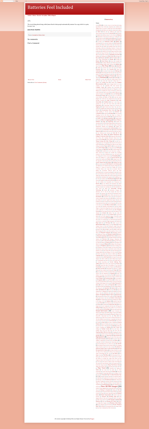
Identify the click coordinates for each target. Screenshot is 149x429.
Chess (113, 74)
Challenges (117, 71)
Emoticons (119, 123)
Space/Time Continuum (111, 322)
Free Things (98, 155)
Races (118, 288)
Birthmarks (104, 56)
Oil (101, 257)
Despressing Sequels (108, 105)
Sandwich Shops (116, 301)
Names (40, 35)
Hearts (118, 178)
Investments (106, 196)
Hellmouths (107, 180)
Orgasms (119, 258)
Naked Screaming (99, 244)
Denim (118, 103)
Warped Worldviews (107, 391)
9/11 (104, 25)
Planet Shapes (112, 271)
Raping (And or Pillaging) (101, 291)
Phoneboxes (118, 266)
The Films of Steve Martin (101, 351)
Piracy (120, 270)
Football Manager (116, 149)
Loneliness (111, 214)
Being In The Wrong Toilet (114, 49)
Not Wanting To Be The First (110, 252)
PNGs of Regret (52, 15)
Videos (34, 15)
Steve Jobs (117, 330)
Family (102, 139)
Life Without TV (117, 211)
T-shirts (118, 338)
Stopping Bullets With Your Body (103, 332)
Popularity (118, 275)
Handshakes (104, 177)
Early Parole (118, 116)
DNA (119, 108)
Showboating (106, 314)
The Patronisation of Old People (107, 356)
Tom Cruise (104, 369)
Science (99, 304)
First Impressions (110, 147)
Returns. (105, 296)
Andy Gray (102, 38)
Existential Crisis (108, 129)
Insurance (104, 193)
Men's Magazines (99, 227)
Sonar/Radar (118, 320)
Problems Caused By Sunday (114, 281)
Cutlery (112, 93)
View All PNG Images (109, 386)
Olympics (97, 258)
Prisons (111, 280)
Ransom (110, 289)
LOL (106, 214)
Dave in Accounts (116, 95)
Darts (109, 95)
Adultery (119, 30)
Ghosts (98, 164)
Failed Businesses (114, 134)
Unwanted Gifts (109, 381)
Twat (101, 376)
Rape (119, 289)
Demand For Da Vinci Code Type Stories (105, 103)
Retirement (100, 296)
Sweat (114, 338)
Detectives (117, 105)
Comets (109, 80)
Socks (102, 320)
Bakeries (97, 44)
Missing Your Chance (101, 234)
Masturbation (99, 224)
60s (96, 25)
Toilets (97, 369)
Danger (104, 95)
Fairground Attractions (115, 136)
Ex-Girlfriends (112, 128)
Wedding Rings (113, 396)
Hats (98, 178)
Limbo (118, 213)
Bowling (118, 59)
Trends (103, 374)
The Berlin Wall (111, 345)
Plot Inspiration (105, 273)
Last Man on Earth (109, 204)
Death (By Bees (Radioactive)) (108, 98)
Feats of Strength (104, 142)
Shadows (97, 312)
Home (59, 79)
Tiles (120, 366)
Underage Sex (100, 379)
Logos (102, 214)
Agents (118, 31)
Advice (99, 31)
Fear (115, 141)
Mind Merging (99, 231)
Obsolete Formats (112, 255)
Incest (105, 190)
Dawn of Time (108, 97)
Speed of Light (118, 324)
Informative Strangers (114, 190)
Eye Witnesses (101, 133)
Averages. (100, 41)
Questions (107, 288)
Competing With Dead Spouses (112, 85)
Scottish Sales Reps (112, 304)
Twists (109, 376)
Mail (102, 222)
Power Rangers (99, 278)
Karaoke (110, 201)
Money (100, 237)
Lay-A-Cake (98, 206)
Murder (102, 242)
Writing (102, 406)
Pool (112, 275)
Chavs (116, 72)
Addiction (118, 26)
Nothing (119, 252)
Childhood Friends (109, 75)
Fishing (118, 147)
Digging (98, 106)
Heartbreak (111, 178)
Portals (105, 276)
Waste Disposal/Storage (111, 393)
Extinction (105, 131)
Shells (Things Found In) (112, 312)
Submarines (117, 333)
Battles (105, 46)
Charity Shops (104, 72)
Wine (103, 401)
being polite (98, 51)
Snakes (118, 319)
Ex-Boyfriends (105, 128)
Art (96, 39)
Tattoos (111, 340)
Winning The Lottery (112, 401)
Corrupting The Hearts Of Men (107, 90)
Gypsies (114, 175)
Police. (118, 273)
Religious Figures (110, 294)
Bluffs (108, 57)
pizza (98, 271)
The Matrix (115, 353)
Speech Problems (105, 324)
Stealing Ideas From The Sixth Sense (104, 330)
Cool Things (113, 89)
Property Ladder (103, 284)
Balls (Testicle (110, 44)
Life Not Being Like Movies (106, 211)
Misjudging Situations (117, 232)
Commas (112, 82)
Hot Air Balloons (105, 183)
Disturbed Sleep (109, 108)
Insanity (112, 191)
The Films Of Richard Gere (114, 350)
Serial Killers (107, 309)
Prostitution (119, 284)
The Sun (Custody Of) (105, 363)
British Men (114, 62)
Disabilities (102, 108)
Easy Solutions (109, 118)
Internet (103, 195)
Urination (115, 381)
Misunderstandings (101, 235)
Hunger (110, 185)
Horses (97, 183)
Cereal (104, 71)
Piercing (110, 270)
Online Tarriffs (104, 258)
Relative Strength (100, 294)
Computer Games (100, 87)
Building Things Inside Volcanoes (107, 64)
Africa (104, 31)
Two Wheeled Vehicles (116, 376)
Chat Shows (110, 72)
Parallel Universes (117, 260)
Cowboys (118, 90)
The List (39, 15)
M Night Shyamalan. (110, 221)
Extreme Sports (112, 131)
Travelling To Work (117, 373)
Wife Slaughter (111, 399)
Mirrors (105, 231)
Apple (115, 38)
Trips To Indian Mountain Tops (114, 374)
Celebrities (98, 71)
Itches (114, 196)
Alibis (116, 33)
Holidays (102, 182)
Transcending (98, 373)
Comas (104, 80)
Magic (97, 222)
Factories (108, 133)
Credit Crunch (98, 92)
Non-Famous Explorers (104, 249)
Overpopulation (100, 260)
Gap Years (107, 160)
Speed (112, 324)
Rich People (117, 296)
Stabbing (109, 327)
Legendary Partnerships (107, 206)
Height (101, 180)
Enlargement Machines (101, 126)
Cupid (107, 93)
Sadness (109, 301)
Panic (107, 260)
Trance (118, 371)
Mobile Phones (111, 235)
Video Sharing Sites (116, 384)
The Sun (97, 363)
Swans (109, 338)
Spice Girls (104, 325)
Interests (109, 193)
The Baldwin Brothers (101, 345)
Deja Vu (113, 102)
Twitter (30, 15)
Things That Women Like (101, 366)
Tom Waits (111, 369)
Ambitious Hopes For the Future (109, 35)
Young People (118, 406)
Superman (109, 335)
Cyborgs (117, 93)
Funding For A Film (104, 157)
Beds (119, 46)
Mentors (106, 227)
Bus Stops (105, 66)
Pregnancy (100, 280)
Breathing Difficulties (106, 62)
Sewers (113, 309)
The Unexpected (115, 363)
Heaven (97, 180)
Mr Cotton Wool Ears (107, 240)
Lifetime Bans (111, 213)
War (119, 390)
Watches (97, 396)
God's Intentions (105, 165)
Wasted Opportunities (106, 394)
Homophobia (109, 182)
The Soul (99, 361)
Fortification (107, 154)
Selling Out (98, 307)
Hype (120, 185)
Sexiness (118, 309)
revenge (110, 296)
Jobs (112, 198)
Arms (119, 38)
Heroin (112, 180)
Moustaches (98, 240)
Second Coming (104, 306)
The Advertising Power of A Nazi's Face (105, 343)
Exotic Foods (117, 129)
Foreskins (112, 152)
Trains (113, 371)
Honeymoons (117, 182)
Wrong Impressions (110, 406)
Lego (115, 206)
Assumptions (35, 35)
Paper (111, 260)
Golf (119, 167)
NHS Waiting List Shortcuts (111, 247)
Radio (97, 289)
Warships (114, 391)
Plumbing (112, 273)
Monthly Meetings (112, 237)
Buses (112, 66)
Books (111, 59)
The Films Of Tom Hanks (113, 351)
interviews (118, 195)
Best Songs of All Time (104, 53)
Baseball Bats (99, 46)
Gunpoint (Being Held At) (105, 175)
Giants (103, 164)
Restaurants (118, 294)
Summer (103, 335)
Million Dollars (117, 229)
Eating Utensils (118, 118)
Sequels (100, 309)
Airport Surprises (99, 33)
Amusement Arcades (102, 36)
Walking (114, 390)
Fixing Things (98, 149)
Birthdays (98, 56)
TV (98, 376)
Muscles (108, 242)
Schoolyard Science (117, 302)
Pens (97, 265)
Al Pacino (106, 33)
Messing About (112, 227)
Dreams (111, 113)
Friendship (115, 155)
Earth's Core (100, 118)
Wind (118, 399)
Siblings (112, 314)
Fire (111, 146)
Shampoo (103, 312)
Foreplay (106, 152)
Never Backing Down (117, 245)
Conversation (116, 87)
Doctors (97, 110)
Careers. (104, 69)
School (101, 302)
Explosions (98, 131)
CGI (108, 71)
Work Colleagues (101, 404)
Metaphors (119, 227)
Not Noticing (115, 250)
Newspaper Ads (100, 247)
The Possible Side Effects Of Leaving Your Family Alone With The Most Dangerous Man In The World (108, 358)
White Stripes (100, 399)
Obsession (105, 255)
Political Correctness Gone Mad (102, 275)
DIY (115, 108)
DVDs (109, 116)
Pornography (99, 276)
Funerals (97, 159)
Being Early (105, 49)
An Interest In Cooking (113, 36)
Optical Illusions (112, 258)
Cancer (110, 67)
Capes (115, 67)
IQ (110, 196)
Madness (118, 221)
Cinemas (111, 77)
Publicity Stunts (100, 286)
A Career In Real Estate (112, 25)
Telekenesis (107, 342)
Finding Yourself (99, 146)
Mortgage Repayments (114, 239)
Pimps (115, 270)
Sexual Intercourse (102, 311)
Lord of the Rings (104, 216)
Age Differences (111, 31)
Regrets (112, 293)
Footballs (104, 151)
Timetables (112, 368)
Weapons (104, 396)
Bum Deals (98, 66)
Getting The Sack (117, 162)
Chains (111, 71)
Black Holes (111, 56)
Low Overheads (103, 219)
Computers (109, 87)
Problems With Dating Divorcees (102, 283)
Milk (103, 229)
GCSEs (118, 160)
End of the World (107, 124)
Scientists (104, 304)
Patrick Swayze (105, 263)
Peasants (112, 263)
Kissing (115, 201)
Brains (97, 61)
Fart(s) (116, 139)
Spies (43, 35)
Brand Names (105, 61)
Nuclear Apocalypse (101, 253)
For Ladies (44, 15)
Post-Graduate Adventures (114, 276)
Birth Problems (105, 54)
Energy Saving (117, 124)
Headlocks (103, 178)
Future (109, 159)
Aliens (120, 33)
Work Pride (108, 404)
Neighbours (104, 245)
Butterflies (119, 66)
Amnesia (119, 35)
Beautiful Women (112, 46)
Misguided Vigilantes (106, 232)
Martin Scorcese (116, 222)
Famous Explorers (110, 139)
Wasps (102, 393)
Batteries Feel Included (50, 7)
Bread (112, 61)
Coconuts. (103, 79)
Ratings (114, 291)
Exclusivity (99, 129)
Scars (97, 302)
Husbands (116, 185)
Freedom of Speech (106, 155)
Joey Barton (117, 198)
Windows (98, 401)
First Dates (102, 147)
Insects (118, 191)
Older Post (88, 79)
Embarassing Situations (110, 123)
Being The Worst (106, 51)
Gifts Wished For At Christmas (113, 164)
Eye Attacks (119, 131)
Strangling (115, 332)
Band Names (117, 44)
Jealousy (107, 198)
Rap (115, 289)
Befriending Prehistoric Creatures (113, 48)
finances (103, 144)
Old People (106, 257)
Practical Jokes (109, 278)
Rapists (109, 291)
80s (100, 25)
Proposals (112, 284)
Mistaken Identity (112, 234)
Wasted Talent (117, 394)
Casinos (117, 69)
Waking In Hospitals (105, 390)
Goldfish (113, 167)
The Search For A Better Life (115, 360)
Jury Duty (105, 201)
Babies (117, 41)
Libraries (111, 209)
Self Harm (111, 306)
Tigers (116, 366)
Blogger (92, 418)
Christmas (103, 77)
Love (108, 218)
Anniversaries (109, 38)
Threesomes (110, 366)
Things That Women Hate (114, 364)
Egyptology (110, 121)
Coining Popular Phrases (116, 79)
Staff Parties (116, 327)
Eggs (104, 121)
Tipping (118, 368)
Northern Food (99, 250)
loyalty (118, 219)
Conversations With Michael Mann (102, 89)
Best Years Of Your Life (115, 53)
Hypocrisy (99, 186)
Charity (97, 72)
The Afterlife (118, 343)
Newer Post (31, 79)
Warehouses (98, 391)
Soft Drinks (111, 320)
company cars (99, 85)
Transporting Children (107, 373)
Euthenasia (98, 128)
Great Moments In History (102, 173)
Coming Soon (105, 82)
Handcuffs (98, 177)
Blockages (118, 56)
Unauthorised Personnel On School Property (112, 378)
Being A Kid (98, 49)
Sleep (115, 315)
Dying (113, 116)
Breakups (98, 62)
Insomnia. (98, 193)
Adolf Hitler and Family (106, 30)
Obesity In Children (112, 253)
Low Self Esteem (112, 219)
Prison (106, 280)
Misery (97, 232)
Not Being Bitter (107, 250)
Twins (105, 376)
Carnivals (111, 69)
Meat (115, 224)
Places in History (104, 271)
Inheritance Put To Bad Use (102, 191)
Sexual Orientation (116, 311)
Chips (97, 77)
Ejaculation (98, 123)
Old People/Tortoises (115, 257)
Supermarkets (116, 335)
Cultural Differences (116, 92)
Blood (97, 57)
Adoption (114, 30)
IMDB (106, 188)
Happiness (110, 177)
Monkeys (105, 237)
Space (103, 322)
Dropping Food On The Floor (102, 115)
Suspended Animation (101, 338)
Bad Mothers (109, 43)
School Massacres (108, 302)
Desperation (99, 105)
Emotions (99, 124)
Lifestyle (104, 213)
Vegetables (98, 384)
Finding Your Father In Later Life (113, 144)
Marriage (108, 222)
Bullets (118, 64)
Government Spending (107, 172)
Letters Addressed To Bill (101, 209)
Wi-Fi (105, 399)
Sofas (106, 320)
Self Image (118, 306)
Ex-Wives (119, 128)
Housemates (114, 183)
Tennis (120, 342)
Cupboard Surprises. (100, 93)
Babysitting (98, 43)
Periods (97, 266)
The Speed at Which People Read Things (111, 361)
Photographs (109, 268)
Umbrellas (99, 378)
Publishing (107, 286)
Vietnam (97, 386)
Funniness (103, 159)
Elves (103, 123)
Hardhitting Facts (117, 177)
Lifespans (98, 213)
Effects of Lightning (106, 120)
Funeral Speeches (115, 157)
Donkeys (105, 113)
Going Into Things (114, 165)
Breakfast (118, 61)
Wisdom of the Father (115, 403)
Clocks (116, 77)
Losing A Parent (113, 216)
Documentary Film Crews (108, 110)
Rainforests (103, 289)
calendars (105, 67)
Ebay (98, 120)
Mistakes (119, 234)
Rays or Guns (99, 293)
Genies (109, 162)
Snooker (97, 320)
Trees (98, 374)
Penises (118, 263)
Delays (118, 102)
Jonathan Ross (98, 201)
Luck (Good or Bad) (100, 221)
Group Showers (113, 173)
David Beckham (99, 97)
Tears (116, 340)
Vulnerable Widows (113, 388)
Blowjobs (102, 57)
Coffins (108, 79)
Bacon (103, 43)
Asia (107, 39)
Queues (113, 288)
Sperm (98, 325)
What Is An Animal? (117, 398)
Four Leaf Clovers (116, 154)
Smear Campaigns (111, 319)
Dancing (98, 95)
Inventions (98, 196)
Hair (119, 175)
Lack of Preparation (112, 203)
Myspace (118, 242)
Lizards (97, 214)
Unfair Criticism (117, 379)
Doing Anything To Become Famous (104, 111)
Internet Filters (110, 195)
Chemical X (108, 74)
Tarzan (106, 340)
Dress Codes (117, 113)
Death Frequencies (111, 100)
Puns (112, 286)
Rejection (118, 293)
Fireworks (116, 146)
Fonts (109, 149)
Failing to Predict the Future (102, 136)
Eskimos (117, 126)
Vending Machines (106, 384)
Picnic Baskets (103, 270)
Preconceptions (118, 278)
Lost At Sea (102, 217)
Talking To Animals (99, 340)
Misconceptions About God (114, 231)
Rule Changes (102, 299)
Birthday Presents (115, 54)
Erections (111, 126)
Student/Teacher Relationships (107, 333)
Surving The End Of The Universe (113, 337)
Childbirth (100, 75)
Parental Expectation (102, 262)
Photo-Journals (101, 268)
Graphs (115, 172)
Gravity (120, 172)
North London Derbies (115, 249)
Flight (104, 149)
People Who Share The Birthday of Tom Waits (110, 265)
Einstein (117, 121)
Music (113, 242)
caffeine (99, 67)
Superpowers (100, 337)
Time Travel (101, 368)
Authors (119, 39)
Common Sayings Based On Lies (113, 84)
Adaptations (111, 26)
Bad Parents (117, 43)
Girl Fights (98, 165)
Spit (113, 325)
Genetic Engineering (101, 162)
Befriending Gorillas (100, 48)
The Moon (105, 355)
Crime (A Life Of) (106, 92)
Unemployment (108, 379)
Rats (119, 291)
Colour (99, 80)
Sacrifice (108, 299)
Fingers (106, 146)
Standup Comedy (106, 328)
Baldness (103, 44)
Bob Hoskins (114, 57)
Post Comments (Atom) (40, 82)
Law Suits (118, 204)
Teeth (102, 342)
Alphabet (99, 35)
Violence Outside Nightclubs (101, 388)
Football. (98, 151)
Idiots (114, 186)
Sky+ (110, 315)
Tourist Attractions (106, 371)
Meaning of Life (108, 224)
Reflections (106, 293)
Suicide (98, 335)
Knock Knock (103, 203)
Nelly (110, 245)
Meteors (99, 229)
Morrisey (104, 239)
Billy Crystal (98, 54)
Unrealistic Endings (100, 381)
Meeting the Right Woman (114, 226)
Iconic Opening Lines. (107, 186)
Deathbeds (106, 102)
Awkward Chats (109, 41)
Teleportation (114, 342)
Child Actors (118, 74)
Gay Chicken (113, 160)
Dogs (118, 110)
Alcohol (111, 33)
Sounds (98, 322)
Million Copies (109, 229)
